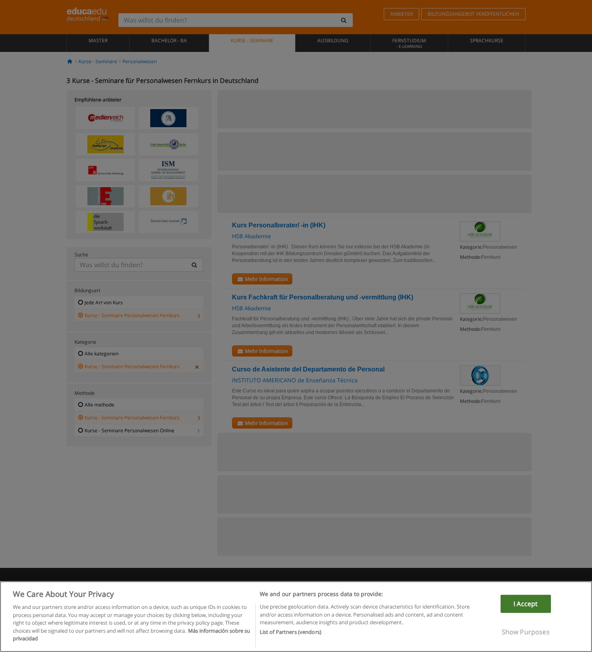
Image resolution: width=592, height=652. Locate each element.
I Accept (525, 603)
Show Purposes (526, 631)
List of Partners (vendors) (290, 632)
